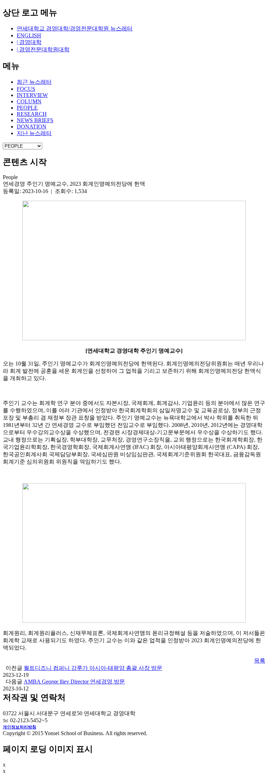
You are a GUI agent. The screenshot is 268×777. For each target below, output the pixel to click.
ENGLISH (29, 35)
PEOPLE (27, 108)
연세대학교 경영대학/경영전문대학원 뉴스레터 (75, 28)
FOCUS (26, 89)
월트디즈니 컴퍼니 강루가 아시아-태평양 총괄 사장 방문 (93, 668)
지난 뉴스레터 (34, 133)
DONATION (31, 127)
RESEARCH (32, 114)
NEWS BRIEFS (35, 120)
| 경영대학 (29, 42)
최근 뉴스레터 (34, 82)
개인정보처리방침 (19, 727)
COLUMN (29, 101)
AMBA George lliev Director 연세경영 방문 (74, 681)
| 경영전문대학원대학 (43, 49)
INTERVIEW (32, 95)
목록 (259, 661)
